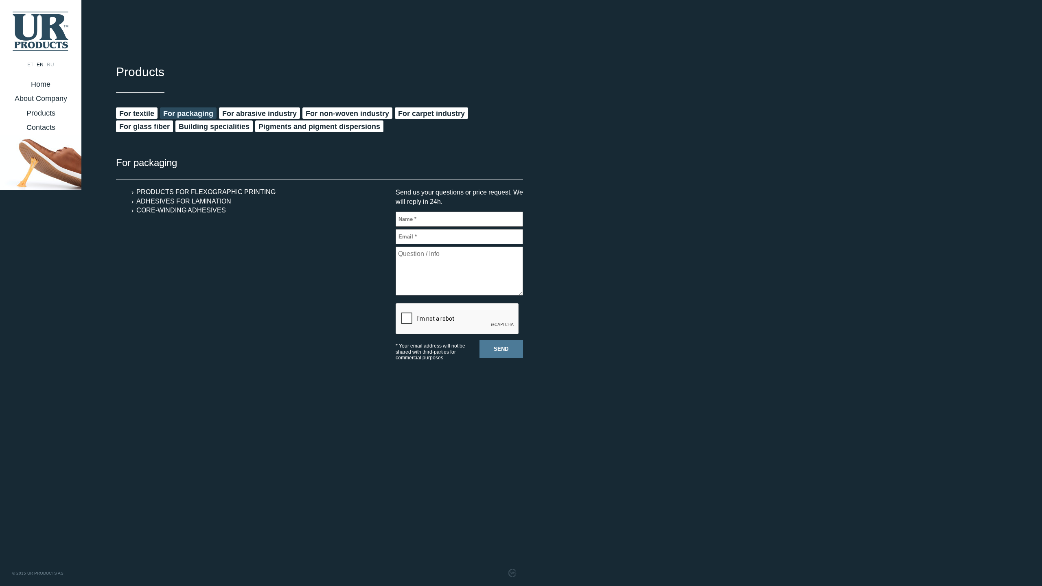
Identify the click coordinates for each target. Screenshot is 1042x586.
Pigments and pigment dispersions (319, 126)
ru (50, 65)
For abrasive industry (259, 113)
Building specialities (214, 126)
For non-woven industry (347, 113)
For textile (136, 113)
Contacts (40, 127)
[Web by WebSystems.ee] (512, 573)
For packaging (188, 113)
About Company (41, 98)
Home (40, 84)
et (30, 65)
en (40, 65)
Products (40, 113)
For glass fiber (144, 126)
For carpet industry (431, 113)
